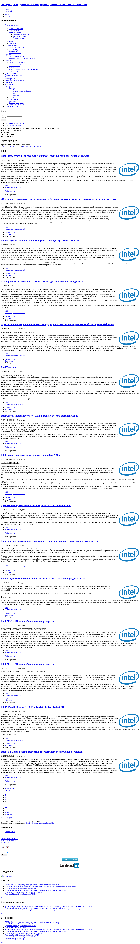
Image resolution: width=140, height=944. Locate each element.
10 (6, 803)
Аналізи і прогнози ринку (14, 75)
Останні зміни (10, 832)
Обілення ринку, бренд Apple (15, 939)
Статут (11, 40)
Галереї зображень (11, 73)
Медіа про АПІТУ (11, 79)
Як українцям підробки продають (16, 927)
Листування (13, 49)
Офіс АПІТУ (13, 43)
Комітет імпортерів (15, 64)
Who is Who (9, 84)
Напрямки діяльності (16, 47)
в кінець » (8, 814)
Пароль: (4, 117)
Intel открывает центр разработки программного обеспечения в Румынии (42, 751)
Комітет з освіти (14, 66)
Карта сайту (9, 11)
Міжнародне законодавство (22, 92)
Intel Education (9, 367)
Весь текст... (9, 193)
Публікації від (10, 191)
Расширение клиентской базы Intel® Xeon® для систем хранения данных (42, 281)
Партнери (8, 82)
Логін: (3, 115)
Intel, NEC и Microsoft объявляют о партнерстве (27, 621)
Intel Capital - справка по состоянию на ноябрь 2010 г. (31, 455)
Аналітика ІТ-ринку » (8, 840)
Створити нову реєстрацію (14, 123)
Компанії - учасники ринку (31, 146)
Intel (6, 186)
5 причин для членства (21, 34)
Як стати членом (15, 32)
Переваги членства (19, 36)
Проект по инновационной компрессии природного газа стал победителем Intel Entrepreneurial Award (57, 324)
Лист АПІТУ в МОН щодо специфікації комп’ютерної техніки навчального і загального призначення (40, 886)
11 (5, 805)
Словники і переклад (16, 105)
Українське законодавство (22, 90)
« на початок (9, 788)
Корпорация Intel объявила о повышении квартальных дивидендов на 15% (43, 578)
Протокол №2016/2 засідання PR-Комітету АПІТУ (22, 935)
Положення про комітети (18, 62)
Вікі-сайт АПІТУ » (6, 842)
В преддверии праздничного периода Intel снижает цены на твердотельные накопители (50, 541)
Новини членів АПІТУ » (9, 839)
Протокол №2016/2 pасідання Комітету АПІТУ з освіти (24, 892)
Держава (12, 88)
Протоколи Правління (16, 56)
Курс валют (13, 101)
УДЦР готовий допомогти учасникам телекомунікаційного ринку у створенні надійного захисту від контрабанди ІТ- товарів (49, 906)
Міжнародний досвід (16, 103)
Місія (11, 42)
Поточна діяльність (11, 45)
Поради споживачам (12, 25)
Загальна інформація (16, 29)
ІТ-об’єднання (14, 95)
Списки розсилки (15, 53)
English (7, 14)
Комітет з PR (13, 71)
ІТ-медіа (12, 93)
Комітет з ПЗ (13, 67)
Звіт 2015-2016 (14, 51)
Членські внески (19, 38)
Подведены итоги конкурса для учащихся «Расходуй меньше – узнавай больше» (45, 155)
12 (6, 807)
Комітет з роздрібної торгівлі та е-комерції (23, 69)
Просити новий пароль (13, 125)
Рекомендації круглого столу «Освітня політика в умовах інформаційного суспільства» (35, 890)
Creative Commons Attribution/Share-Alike (40, 823)
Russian (7, 16)
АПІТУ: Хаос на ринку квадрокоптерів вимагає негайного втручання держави (32, 885)
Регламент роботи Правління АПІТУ (22, 58)
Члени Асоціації (14, 30)
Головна (4, 146)
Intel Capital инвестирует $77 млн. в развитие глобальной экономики (39, 415)
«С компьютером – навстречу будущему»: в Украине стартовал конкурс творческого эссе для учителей (58, 199)
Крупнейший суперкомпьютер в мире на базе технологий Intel (36, 505)
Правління (8, 55)
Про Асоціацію (10, 27)
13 (6, 808)
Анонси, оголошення (12, 77)
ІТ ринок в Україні (14, 146)
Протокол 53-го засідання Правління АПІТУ (20, 888)
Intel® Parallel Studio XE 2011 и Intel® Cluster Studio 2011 (32, 707)
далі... (3, 897)
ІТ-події (11, 97)
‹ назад (7, 790)
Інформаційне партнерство (14, 80)
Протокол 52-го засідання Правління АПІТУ (20, 894)
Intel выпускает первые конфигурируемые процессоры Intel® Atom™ (40, 240)
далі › (7, 812)
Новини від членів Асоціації (15, 187)
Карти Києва (13, 99)
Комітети (8, 60)
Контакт (8, 9)
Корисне (8, 86)
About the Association (12, 106)
